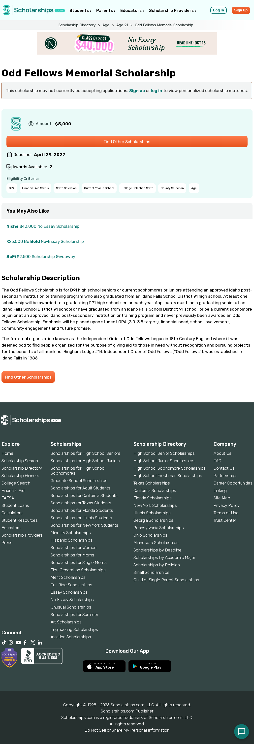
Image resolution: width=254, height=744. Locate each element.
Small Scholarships (151, 572)
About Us (222, 453)
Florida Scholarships (152, 497)
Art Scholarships (66, 621)
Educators (131, 10)
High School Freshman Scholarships (167, 475)
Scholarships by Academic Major (164, 557)
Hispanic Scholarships (72, 540)
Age (105, 25)
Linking (220, 490)
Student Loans (15, 505)
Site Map (222, 497)
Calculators (12, 512)
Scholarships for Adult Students (80, 487)
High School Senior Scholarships (164, 453)
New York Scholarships (155, 505)
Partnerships (226, 475)
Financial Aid (13, 490)
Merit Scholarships (68, 577)
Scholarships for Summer (74, 614)
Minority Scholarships (71, 532)
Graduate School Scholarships (79, 480)
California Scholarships (154, 490)
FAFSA (7, 497)
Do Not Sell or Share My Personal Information (127, 730)
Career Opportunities (233, 483)
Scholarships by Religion (156, 564)
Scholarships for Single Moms (79, 562)
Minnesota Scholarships (156, 542)
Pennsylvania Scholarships (158, 527)
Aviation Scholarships (71, 636)
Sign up (137, 90)
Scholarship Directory (77, 25)
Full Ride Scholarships (71, 584)
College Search (15, 483)
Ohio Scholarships (150, 535)
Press (6, 542)
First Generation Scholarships (78, 569)
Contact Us (224, 468)
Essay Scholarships (69, 592)
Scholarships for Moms (72, 554)
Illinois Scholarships (152, 512)
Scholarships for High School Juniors (85, 460)
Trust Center (225, 520)
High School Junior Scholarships (163, 460)
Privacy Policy (227, 505)
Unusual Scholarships (71, 607)
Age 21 (122, 25)
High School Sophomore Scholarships (169, 468)
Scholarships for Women (73, 547)
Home (7, 453)
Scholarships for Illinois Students (81, 517)
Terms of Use (226, 512)
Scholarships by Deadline (157, 550)
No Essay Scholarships (72, 599)
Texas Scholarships (151, 483)
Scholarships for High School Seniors (85, 453)
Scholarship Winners (20, 475)
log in (156, 90)
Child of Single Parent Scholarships (166, 579)
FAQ (217, 460)
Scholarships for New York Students (84, 525)
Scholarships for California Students (84, 495)
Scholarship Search (19, 460)
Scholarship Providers (172, 10)
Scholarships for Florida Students (82, 510)
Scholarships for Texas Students (81, 502)
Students (79, 10)
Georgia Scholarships (153, 520)
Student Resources (19, 520)
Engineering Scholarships (74, 629)
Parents (105, 10)
